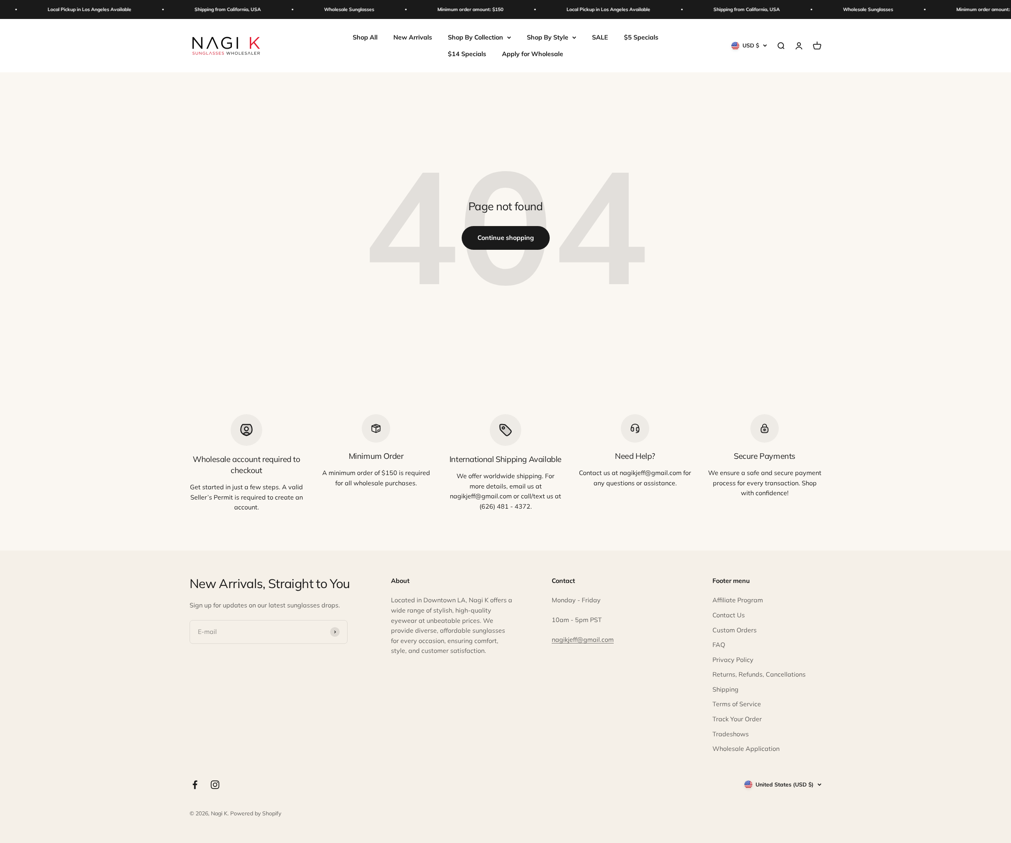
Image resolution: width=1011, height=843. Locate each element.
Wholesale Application (746, 748)
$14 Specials (467, 54)
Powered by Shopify (255, 813)
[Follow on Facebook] (195, 784)
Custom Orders (734, 630)
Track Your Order (737, 719)
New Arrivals (412, 37)
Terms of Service (736, 704)
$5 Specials (641, 37)
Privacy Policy (733, 660)
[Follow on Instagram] (215, 784)
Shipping (725, 689)
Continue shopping (505, 237)
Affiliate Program (737, 600)
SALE (600, 37)
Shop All (365, 37)
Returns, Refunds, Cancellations (759, 674)
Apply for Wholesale (532, 54)
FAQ (718, 645)
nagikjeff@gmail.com (583, 639)
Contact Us (728, 615)
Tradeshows (730, 734)
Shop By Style (547, 37)
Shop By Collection (475, 37)
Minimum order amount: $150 (459, 9)
